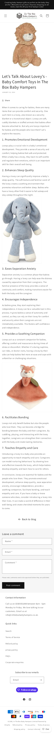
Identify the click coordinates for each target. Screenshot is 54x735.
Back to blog (29, 519)
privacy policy (12, 650)
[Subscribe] (41, 680)
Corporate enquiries (15, 662)
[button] (5, 16)
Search (9, 631)
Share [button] (7, 100)
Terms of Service (13, 637)
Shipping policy (19, 729)
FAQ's (8, 656)
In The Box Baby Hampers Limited (25, 721)
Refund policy (12, 643)
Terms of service (43, 725)
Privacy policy (30, 725)
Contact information (35, 729)
